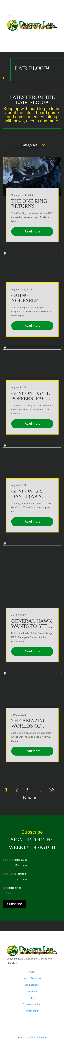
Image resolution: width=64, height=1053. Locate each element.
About (32, 971)
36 (51, 789)
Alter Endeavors (38, 1037)
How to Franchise (32, 978)
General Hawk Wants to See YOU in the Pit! (31, 626)
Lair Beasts (32, 991)
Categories (29, 145)
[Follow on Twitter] (41, 34)
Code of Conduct (32, 1004)
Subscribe (14, 904)
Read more (32, 231)
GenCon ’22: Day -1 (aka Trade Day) (26, 496)
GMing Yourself (24, 297)
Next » (30, 797)
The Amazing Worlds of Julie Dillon (29, 726)
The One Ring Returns (29, 203)
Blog (32, 998)
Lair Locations (32, 984)
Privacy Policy (32, 1010)
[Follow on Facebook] (48, 34)
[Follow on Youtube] (55, 34)
